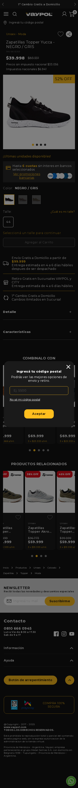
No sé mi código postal (25, 399)
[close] (68, 367)
